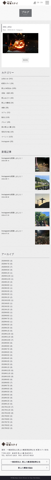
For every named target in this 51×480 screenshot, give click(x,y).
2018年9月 (6, 379)
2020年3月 (6, 325)
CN (41, 2)
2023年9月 (6, 285)
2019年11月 (6, 337)
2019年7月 (6, 349)
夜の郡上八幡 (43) (8, 127)
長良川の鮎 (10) (8, 132)
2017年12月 (6, 407)
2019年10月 (6, 340)
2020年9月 (6, 312)
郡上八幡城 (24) (8, 103)
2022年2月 (6, 294)
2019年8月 (6, 346)
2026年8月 (6, 261)
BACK (25, 60)
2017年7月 (6, 422)
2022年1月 (6, 297)
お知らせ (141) (7, 79)
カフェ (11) (6, 112)
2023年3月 (6, 288)
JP (35, 2)
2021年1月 (6, 309)
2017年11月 (6, 410)
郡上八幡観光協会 (25, 468)
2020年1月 (6, 331)
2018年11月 (6, 373)
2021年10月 (6, 300)
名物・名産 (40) (8, 93)
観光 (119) (5, 117)
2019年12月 (6, 334)
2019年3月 (6, 361)
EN (38, 2)
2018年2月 (6, 401)
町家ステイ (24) (8, 83)
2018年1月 (6, 404)
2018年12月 (6, 370)
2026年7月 (6, 264)
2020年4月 (6, 322)
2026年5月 (6, 270)
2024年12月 (6, 279)
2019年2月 (6, 364)
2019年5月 (6, 355)
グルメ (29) (6, 122)
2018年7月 (6, 385)
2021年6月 (6, 303)
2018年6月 (6, 389)
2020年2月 (6, 328)
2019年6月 (6, 352)
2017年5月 (6, 428)
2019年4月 (6, 358)
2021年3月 (6, 306)
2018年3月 (6, 398)
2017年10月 (6, 413)
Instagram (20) (7, 141)
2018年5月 (6, 392)
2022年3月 (6, 291)
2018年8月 (6, 382)
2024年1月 (6, 282)
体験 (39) (5, 108)
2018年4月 (6, 395)
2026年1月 (6, 273)
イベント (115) (7, 137)
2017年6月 (6, 425)
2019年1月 (6, 367)
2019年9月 (6, 343)
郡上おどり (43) (8, 98)
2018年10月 (6, 376)
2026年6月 (6, 267)
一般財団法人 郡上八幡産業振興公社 (25, 462)
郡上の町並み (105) (9, 88)
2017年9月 (6, 416)
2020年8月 (6, 315)
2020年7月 (6, 318)
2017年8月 (6, 419)
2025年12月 (6, 276)
